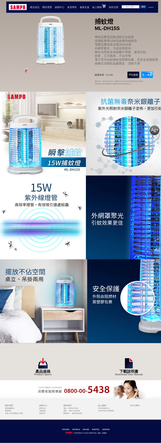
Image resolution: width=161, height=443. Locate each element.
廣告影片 (42, 413)
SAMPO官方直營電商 (106, 411)
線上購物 (97, 7)
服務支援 (84, 7)
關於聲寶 (47, 7)
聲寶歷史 (8, 411)
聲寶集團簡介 (10, 408)
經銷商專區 (106, 429)
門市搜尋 (133, 75)
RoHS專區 (135, 405)
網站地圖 (86, 429)
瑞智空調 (113, 7)
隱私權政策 (76, 429)
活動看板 (42, 411)
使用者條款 (66, 429)
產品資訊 (34, 7)
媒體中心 (59, 7)
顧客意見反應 (77, 413)
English (151, 7)
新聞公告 (42, 408)
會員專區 (72, 7)
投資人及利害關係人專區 (14, 413)
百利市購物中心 (104, 408)
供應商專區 (95, 429)
